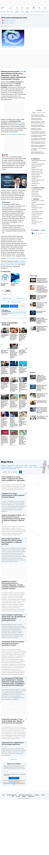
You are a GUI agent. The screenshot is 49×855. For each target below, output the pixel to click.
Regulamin (37, 795)
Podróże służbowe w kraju (37, 213)
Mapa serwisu (31, 796)
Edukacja (43, 11)
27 (38, 233)
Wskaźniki (36, 199)
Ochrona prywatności (11, 795)
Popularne (34, 112)
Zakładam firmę (10, 465)
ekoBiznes (42, 467)
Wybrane (44, 112)
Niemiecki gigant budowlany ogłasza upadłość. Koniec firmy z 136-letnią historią (38, 153)
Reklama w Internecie (24, 14)
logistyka (19, 123)
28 (41, 233)
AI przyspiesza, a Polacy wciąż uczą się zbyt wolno (38, 149)
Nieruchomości (37, 11)
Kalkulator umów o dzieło (36, 171)
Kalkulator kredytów (35, 174)
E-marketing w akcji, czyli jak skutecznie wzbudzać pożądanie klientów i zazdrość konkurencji (13, 263)
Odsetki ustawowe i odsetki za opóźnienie (37, 201)
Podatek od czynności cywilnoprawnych (36, 215)
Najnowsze (39, 112)
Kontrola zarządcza (35, 194)
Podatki (30, 467)
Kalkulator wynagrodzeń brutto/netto (36, 166)
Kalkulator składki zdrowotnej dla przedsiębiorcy (38, 161)
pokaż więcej (13, 759)
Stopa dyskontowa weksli (36, 222)
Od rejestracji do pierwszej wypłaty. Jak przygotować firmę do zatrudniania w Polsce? (38, 136)
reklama (9, 294)
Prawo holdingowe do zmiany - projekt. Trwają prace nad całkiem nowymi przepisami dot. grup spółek (38, 115)
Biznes (11, 11)
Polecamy (32, 372)
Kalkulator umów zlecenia (36, 169)
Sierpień (43, 230)
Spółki (17, 465)
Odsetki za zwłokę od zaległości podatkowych (38, 205)
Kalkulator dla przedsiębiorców (38, 164)
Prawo (22, 11)
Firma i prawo (33, 275)
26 (36, 233)
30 (45, 233)
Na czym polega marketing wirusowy (16, 134)
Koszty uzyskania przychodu (37, 211)
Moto (32, 11)
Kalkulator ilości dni (35, 183)
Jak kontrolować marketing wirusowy (16, 258)
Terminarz (36, 230)
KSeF (47, 11)
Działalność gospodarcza (36, 189)
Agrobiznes (35, 467)
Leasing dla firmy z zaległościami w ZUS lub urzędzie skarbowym (38, 146)
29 (43, 233)
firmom (22, 71)
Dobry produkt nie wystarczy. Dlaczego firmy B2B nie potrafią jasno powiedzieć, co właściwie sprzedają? (38, 126)
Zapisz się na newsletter (16, 302)
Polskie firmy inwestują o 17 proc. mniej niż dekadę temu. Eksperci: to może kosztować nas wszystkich (38, 142)
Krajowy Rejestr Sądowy (36, 196)
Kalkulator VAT (34, 178)
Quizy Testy (33, 223)
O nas (3, 795)
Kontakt (18, 796)
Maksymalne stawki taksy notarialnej (36, 219)
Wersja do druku (8, 298)
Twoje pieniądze (27, 11)
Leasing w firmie (32, 465)
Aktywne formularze (39, 188)
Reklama (24, 796)
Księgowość (3, 11)
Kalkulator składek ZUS (36, 176)
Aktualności (3, 465)
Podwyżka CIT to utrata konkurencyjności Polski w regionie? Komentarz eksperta (37, 119)
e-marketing (4, 294)
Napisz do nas (22, 298)
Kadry (8, 11)
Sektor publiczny (17, 11)
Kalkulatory (36, 159)
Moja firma (9, 14)
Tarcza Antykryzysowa (11, 468)
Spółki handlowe (35, 191)
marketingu (5, 206)
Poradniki (3, 468)
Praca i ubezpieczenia (18, 467)
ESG (19, 468)
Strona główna (3, 14)
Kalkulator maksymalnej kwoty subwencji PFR (37, 181)
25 (34, 233)
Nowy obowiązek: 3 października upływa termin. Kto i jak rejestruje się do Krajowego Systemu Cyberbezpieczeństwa (38, 132)
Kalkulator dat (34, 185)
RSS (13, 796)
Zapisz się (14, 778)
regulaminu (17, 774)
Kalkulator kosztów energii (37, 172)
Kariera (43, 795)
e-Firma (17, 14)
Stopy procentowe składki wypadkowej (36, 208)
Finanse (26, 465)
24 (32, 233)
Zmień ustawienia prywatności (25, 795)
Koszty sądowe (34, 193)
